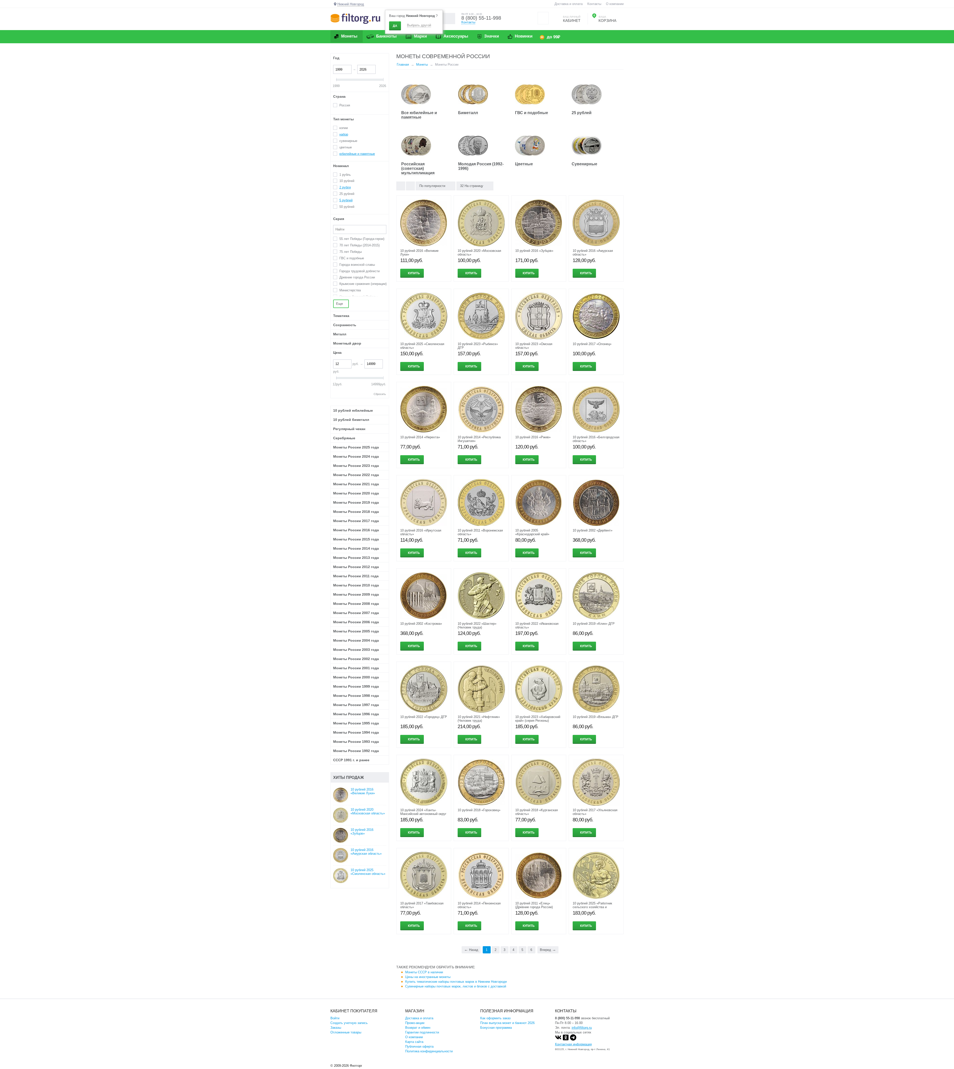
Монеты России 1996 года (356, 714)
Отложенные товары (345, 1032)
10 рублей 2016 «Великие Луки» (363, 791)
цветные (345, 147)
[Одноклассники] (565, 1039)
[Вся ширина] (400, 185)
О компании (615, 4)
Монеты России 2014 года (356, 548)
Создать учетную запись (349, 1023)
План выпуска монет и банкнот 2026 (507, 1023)
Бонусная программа (496, 1027)
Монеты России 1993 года (356, 742)
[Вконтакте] (558, 1039)
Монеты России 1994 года (356, 732)
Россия (344, 105)
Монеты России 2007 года (356, 613)
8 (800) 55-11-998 (481, 18)
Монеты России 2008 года (356, 604)
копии (343, 128)
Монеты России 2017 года (356, 521)
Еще (340, 304)
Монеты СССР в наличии (424, 972)
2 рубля (345, 187)
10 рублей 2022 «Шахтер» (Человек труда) (477, 625)
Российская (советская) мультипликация (418, 168)
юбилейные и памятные (357, 154)
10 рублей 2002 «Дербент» (592, 530)
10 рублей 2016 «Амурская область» (366, 851)
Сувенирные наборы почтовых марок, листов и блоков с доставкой (455, 986)
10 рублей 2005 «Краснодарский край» (532, 532)
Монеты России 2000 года (356, 677)
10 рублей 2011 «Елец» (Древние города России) (534, 905)
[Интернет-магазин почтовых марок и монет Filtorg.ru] (355, 18)
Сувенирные (584, 164)
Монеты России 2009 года (356, 594)
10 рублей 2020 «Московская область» (368, 811)
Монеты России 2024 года (356, 456)
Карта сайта (414, 1042)
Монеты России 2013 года (356, 558)
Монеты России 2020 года (356, 493)
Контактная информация (573, 1044)
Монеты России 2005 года (356, 631)
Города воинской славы (357, 265)
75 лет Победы (350, 252)
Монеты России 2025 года (356, 447)
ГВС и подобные (531, 113)
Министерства (350, 290)
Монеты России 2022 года (356, 475)
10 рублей (346, 181)
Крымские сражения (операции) (363, 284)
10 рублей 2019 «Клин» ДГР (594, 623)
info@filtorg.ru (582, 1027)
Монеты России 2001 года (356, 668)
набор (343, 134)
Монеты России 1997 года (356, 705)
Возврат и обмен (417, 1027)
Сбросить (380, 394)
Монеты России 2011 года (356, 576)
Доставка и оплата (569, 4)
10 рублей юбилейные (353, 410)
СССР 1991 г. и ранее (351, 760)
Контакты (594, 4)
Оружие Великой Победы (358, 297)
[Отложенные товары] (543, 18)
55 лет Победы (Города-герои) (361, 239)
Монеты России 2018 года (356, 512)
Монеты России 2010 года (356, 585)
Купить (414, 273)
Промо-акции (414, 1023)
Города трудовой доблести (359, 271)
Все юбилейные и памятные (419, 115)
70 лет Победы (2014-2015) (359, 245)
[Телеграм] (573, 1039)
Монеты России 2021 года (356, 484)
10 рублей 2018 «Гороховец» (479, 810)
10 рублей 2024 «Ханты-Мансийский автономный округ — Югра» (423, 813)
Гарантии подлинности (422, 1032)
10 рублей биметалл (351, 420)
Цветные (524, 164)
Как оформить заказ (495, 1018)
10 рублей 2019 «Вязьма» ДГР (595, 717)
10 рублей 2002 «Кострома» (421, 623)
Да (395, 26)
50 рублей (346, 207)
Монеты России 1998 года (356, 696)
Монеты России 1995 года (356, 723)
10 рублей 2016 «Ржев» (533, 437)
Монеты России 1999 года (356, 686)
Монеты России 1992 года (356, 751)
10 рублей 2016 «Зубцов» (534, 251)
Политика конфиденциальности (429, 1051)
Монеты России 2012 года (356, 567)
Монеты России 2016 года (356, 530)
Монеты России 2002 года (356, 659)
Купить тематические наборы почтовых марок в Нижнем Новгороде (456, 981)
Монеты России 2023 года (356, 466)
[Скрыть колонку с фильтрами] (410, 185)
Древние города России (357, 277)
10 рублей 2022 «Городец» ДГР (423, 717)
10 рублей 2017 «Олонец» (592, 344)
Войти (334, 1018)
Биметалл (468, 113)
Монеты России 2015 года (356, 539)
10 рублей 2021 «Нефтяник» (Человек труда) (479, 718)
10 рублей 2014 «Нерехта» (420, 437)
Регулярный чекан (349, 429)
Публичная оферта (419, 1046)
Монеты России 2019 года (356, 502)
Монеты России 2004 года (356, 640)
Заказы (335, 1027)
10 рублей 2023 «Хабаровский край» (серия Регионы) (537, 718)
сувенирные (348, 141)
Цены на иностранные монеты (427, 977)
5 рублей (346, 200)
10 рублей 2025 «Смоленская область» (368, 872)
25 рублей (582, 113)
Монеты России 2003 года (356, 650)
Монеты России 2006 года (356, 622)
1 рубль (345, 175)
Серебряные (344, 438)
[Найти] (449, 18)
